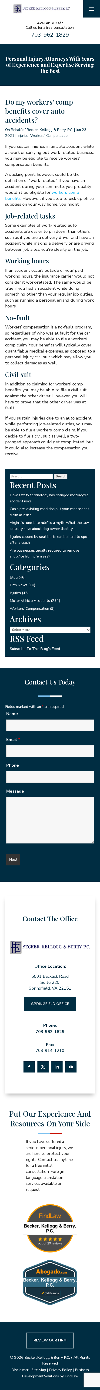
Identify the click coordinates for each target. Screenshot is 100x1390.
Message (15, 791)
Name (12, 713)
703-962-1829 (50, 35)
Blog (14, 577)
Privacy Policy (60, 1369)
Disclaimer (20, 1369)
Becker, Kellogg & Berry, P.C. (50, 129)
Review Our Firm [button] (50, 1340)
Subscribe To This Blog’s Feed (35, 648)
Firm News (18, 585)
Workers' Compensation (50, 135)
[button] (91, 9)
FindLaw (71, 1376)
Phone (12, 765)
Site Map (39, 1369)
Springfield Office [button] (50, 1003)
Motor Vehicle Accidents (30, 600)
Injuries (23, 135)
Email (13, 739)
